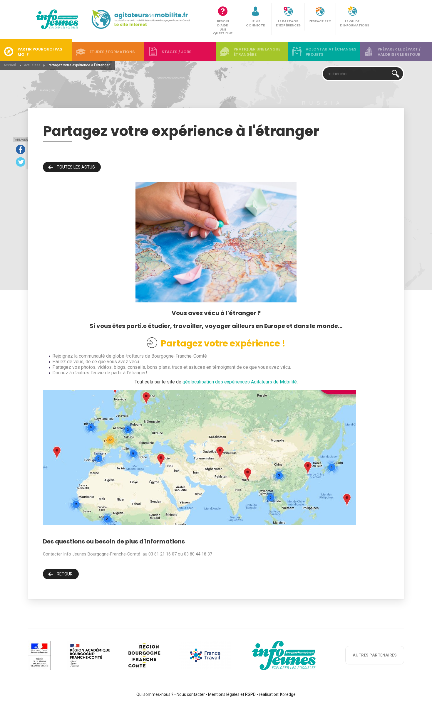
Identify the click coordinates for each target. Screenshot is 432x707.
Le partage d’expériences (288, 23)
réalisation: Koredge (277, 694)
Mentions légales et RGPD (232, 694)
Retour (65, 574)
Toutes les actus (76, 167)
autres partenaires (375, 655)
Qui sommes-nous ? (154, 694)
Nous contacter (191, 694)
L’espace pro (320, 21)
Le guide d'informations (354, 23)
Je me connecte (255, 23)
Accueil (10, 65)
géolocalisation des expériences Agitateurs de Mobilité (239, 382)
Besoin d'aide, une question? (223, 27)
